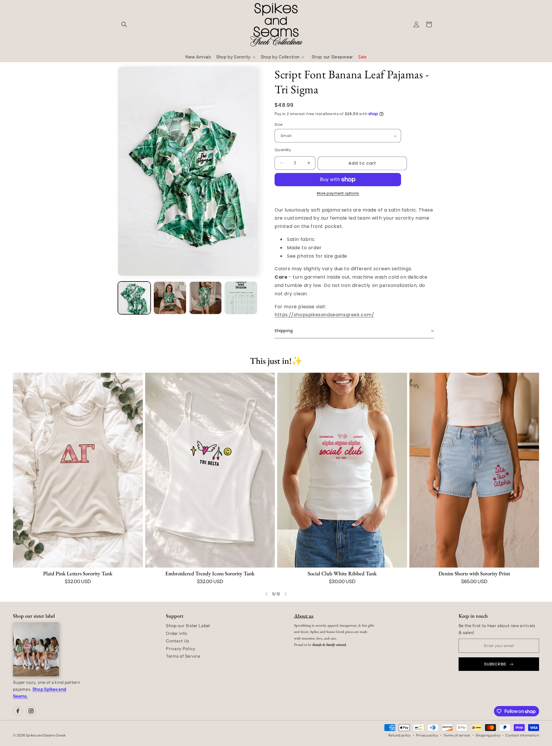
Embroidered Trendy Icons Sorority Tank (209, 573)
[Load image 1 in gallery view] (134, 297)
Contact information (522, 735)
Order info (176, 633)
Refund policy (399, 735)
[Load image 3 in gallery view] (205, 297)
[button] (124, 24)
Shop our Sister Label (188, 625)
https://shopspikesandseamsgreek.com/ (324, 314)
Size (279, 124)
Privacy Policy (180, 648)
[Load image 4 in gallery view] (241, 297)
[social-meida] (18, 711)
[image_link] (78, 470)
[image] (36, 649)
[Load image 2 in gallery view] (170, 297)
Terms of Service (183, 656)
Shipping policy (488, 735)
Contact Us (177, 641)
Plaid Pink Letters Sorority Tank (77, 573)
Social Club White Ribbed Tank (342, 573)
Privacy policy (427, 735)
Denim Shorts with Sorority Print (474, 573)
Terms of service (456, 735)
